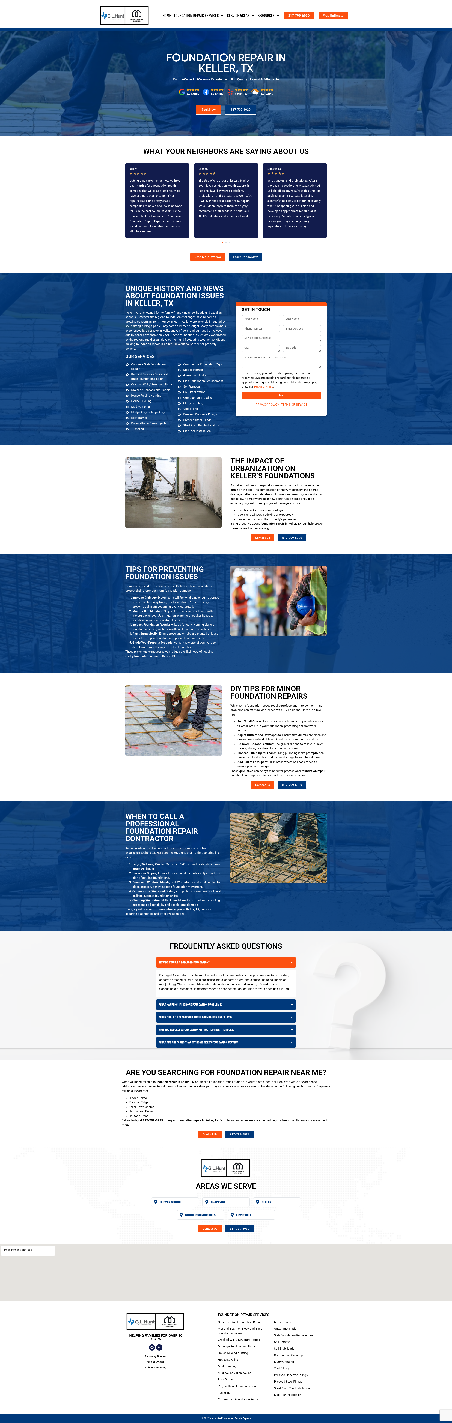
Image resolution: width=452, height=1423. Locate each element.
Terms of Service (294, 404)
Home (167, 15)
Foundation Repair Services (196, 15)
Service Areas (238, 15)
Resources (266, 15)
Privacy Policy (263, 386)
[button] (222, 242)
